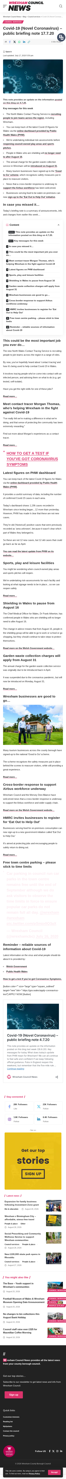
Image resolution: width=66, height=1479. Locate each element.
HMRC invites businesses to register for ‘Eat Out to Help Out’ (31, 311)
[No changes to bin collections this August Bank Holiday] (55, 1317)
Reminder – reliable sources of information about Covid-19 (30, 328)
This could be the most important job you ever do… (32, 253)
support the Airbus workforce (19, 188)
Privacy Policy (34, 1474)
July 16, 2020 (47, 936)
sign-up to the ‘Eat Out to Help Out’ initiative (31, 197)
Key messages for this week (28, 240)
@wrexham (49, 912)
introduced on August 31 (44, 166)
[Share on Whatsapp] (19, 41)
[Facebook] (18, 1107)
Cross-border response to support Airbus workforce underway (29, 302)
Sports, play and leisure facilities (26, 275)
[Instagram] (18, 1119)
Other (23, 1224)
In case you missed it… (21, 246)
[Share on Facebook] (10, 41)
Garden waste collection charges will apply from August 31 (33, 288)
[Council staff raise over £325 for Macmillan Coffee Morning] (55, 1332)
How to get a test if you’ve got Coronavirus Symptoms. (32, 979)
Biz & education (11, 1209)
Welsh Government (16, 966)
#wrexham (15, 918)
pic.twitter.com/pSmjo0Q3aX (31, 923)
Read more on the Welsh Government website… (28, 648)
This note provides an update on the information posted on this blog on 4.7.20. (31, 233)
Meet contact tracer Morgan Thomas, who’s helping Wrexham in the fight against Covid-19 (30, 262)
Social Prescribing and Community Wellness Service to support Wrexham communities (23, 1236)
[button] (54, 1472)
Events (52, 1302)
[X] (47, 1107)
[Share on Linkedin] (24, 41)
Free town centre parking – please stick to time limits (32, 320)
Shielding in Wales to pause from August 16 (32, 280)
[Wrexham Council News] (26, 6)
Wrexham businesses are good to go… (29, 295)
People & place (11, 1224)
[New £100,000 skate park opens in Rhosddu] (53, 1258)
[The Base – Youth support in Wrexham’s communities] (55, 1286)
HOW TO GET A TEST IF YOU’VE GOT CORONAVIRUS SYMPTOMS (32, 458)
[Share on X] (14, 41)
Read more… (10, 396)
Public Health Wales (16, 971)
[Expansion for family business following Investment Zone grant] (53, 1206)
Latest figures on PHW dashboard (27, 269)
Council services (13, 22)
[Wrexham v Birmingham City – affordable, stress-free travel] (53, 1220)
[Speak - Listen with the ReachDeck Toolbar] (61, 37)
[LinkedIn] (47, 1119)
